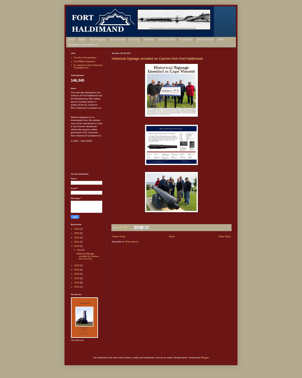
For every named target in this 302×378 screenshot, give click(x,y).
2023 (77, 237)
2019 (77, 246)
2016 (77, 269)
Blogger (205, 357)
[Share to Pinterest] (147, 227)
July (79, 250)
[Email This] (135, 227)
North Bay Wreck (166, 39)
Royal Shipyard (97, 39)
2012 (77, 287)
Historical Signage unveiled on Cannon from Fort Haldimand (157, 59)
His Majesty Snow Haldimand (82, 44)
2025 (77, 233)
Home (71, 39)
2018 (77, 265)
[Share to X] (141, 227)
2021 (77, 242)
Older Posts (224, 236)
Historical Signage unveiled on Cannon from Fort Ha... (87, 256)
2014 (77, 278)
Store (220, 39)
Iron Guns (134, 39)
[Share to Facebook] (144, 227)
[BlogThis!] (138, 227)
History (82, 39)
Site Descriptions (205, 39)
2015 (77, 274)
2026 (77, 229)
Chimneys (149, 39)
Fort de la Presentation (85, 57)
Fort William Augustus (84, 61)
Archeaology (186, 39)
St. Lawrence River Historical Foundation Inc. (88, 66)
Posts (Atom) (131, 241)
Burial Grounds (117, 39)
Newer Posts (118, 236)
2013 (77, 282)
